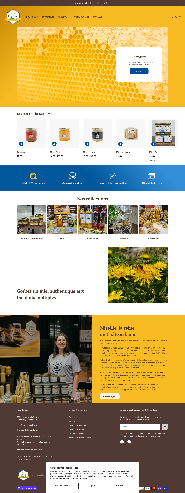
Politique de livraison (77, 425)
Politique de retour (77, 429)
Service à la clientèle (78, 410)
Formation (48, 17)
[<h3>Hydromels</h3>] (92, 219)
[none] (162, 133)
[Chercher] (172, 16)
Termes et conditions (77, 433)
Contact (97, 17)
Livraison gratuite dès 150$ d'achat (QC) (90, 3)
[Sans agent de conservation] (112, 176)
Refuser (119, 486)
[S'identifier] (176, 16)
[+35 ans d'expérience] (72, 176)
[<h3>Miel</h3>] (62, 219)
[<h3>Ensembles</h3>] (123, 219)
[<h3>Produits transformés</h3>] (31, 219)
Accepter (91, 486)
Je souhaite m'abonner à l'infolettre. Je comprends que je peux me (145, 434)
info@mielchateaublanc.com (29, 425)
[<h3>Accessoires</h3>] (153, 219)
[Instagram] (122, 442)
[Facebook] (129, 442)
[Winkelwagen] (180, 16)
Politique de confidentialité (75, 478)
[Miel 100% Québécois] (33, 176)
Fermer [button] (180, 3)
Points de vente (81, 17)
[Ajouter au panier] (21, 144)
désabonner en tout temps (149, 436)
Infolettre (73, 421)
